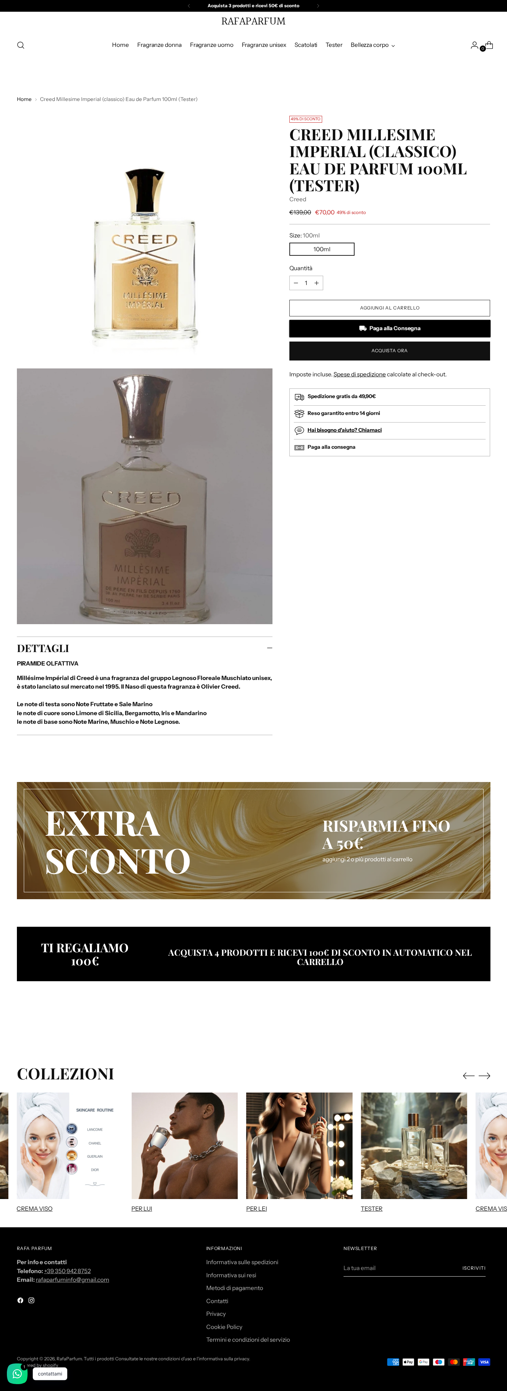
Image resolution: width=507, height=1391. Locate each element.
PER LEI (256, 1208)
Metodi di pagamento (234, 1288)
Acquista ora (389, 350)
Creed (297, 199)
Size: (304, 235)
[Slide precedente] (469, 1027)
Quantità (300, 268)
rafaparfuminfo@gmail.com (72, 1279)
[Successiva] (318, 6)
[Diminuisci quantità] (316, 283)
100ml (322, 249)
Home (24, 99)
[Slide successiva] (484, 1027)
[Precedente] (189, 6)
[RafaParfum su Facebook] (21, 1302)
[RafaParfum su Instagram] (32, 1302)
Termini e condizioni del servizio (248, 1339)
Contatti (217, 1301)
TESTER (371, 1208)
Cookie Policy (224, 1326)
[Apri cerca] (21, 45)
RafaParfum (69, 1358)
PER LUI (141, 1208)
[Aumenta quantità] (296, 283)
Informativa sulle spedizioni (242, 1262)
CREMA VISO (34, 1208)
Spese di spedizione (360, 374)
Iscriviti (474, 1268)
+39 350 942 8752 (67, 1271)
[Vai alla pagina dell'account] (472, 45)
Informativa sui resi (231, 1275)
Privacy (216, 1313)
